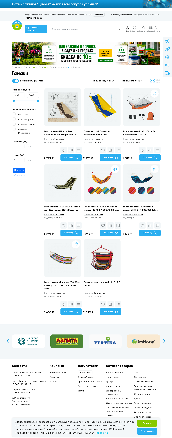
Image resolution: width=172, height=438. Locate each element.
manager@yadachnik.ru (121, 15)
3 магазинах (133, 139)
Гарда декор (112, 377)
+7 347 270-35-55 (21, 375)
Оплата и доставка (58, 15)
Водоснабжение (114, 372)
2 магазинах (94, 293)
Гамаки (76, 67)
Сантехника (140, 377)
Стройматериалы (143, 394)
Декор (109, 381)
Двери (137, 398)
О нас (69, 15)
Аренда (88, 15)
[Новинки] (167, 49)
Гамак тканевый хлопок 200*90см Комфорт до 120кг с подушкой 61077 (62, 285)
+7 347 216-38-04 (21, 404)
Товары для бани (142, 403)
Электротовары (142, 417)
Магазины (99, 15)
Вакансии (55, 377)
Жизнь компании (58, 372)
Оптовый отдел (78, 15)
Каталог (28, 67)
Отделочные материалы (119, 403)
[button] (103, 80)
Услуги (46, 15)
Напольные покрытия (117, 398)
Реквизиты (55, 381)
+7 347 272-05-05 (21, 392)
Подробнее (101, 432)
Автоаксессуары (142, 412)
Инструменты (113, 386)
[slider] (14, 101)
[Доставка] (167, 73)
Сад (41, 67)
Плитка (109, 415)
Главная (16, 67)
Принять (147, 423)
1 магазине (54, 139)
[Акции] (167, 41)
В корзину (69, 157)
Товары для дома (143, 407)
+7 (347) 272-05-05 (33, 18)
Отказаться (147, 431)
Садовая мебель (58, 67)
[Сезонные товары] (167, 57)
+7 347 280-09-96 (21, 384)
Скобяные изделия (143, 381)
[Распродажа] (167, 65)
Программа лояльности (34, 15)
